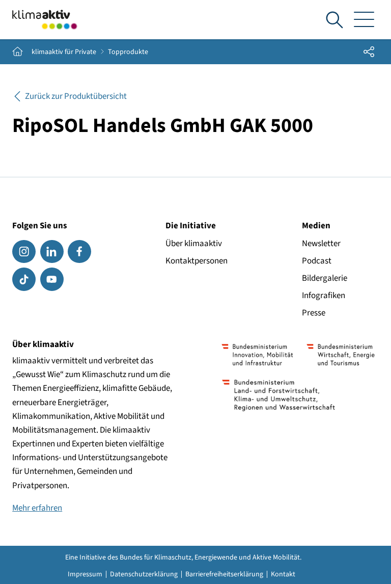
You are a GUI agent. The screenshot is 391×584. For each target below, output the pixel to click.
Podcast (316, 261)
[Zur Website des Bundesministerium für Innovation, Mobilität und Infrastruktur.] (257, 354)
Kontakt (283, 574)
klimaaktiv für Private (64, 52)
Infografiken (323, 295)
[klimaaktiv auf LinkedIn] (52, 251)
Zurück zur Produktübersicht (76, 96)
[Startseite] (44, 20)
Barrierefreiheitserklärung (224, 574)
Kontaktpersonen (196, 261)
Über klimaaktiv (193, 243)
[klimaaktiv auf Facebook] (79, 251)
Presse (313, 313)
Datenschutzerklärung (144, 574)
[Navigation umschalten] (364, 20)
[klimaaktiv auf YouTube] (52, 279)
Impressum (85, 574)
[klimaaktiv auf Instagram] (24, 251)
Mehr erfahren (37, 508)
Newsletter (321, 243)
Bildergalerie (324, 278)
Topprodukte (128, 52)
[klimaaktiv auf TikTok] (24, 279)
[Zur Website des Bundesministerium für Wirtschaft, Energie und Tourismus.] (340, 354)
